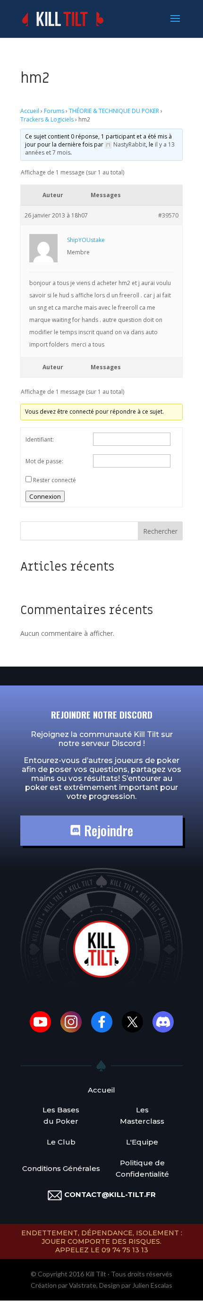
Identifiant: (39, 439)
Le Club (61, 1141)
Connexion (45, 496)
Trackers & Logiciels (47, 119)
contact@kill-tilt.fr (110, 1194)
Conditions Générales (61, 1168)
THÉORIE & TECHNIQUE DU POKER (114, 111)
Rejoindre (107, 830)
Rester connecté (54, 480)
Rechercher (160, 531)
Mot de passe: (44, 461)
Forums (54, 111)
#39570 (168, 215)
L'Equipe (142, 1141)
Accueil (29, 111)
